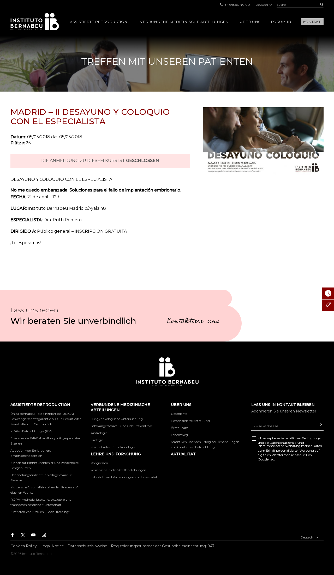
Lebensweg (179, 435)
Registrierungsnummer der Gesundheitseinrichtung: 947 (162, 546)
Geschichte (179, 414)
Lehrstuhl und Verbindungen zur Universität (124, 477)
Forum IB (281, 21)
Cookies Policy (23, 546)
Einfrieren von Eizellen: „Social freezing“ (40, 512)
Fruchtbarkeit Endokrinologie (113, 447)
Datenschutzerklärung (287, 443)
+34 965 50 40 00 (236, 5)
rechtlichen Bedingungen (303, 438)
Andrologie (99, 433)
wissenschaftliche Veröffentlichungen (118, 470)
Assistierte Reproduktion (98, 21)
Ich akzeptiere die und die (290, 440)
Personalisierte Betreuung (190, 421)
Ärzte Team (179, 428)
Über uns (250, 21)
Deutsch (262, 5)
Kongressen (99, 463)
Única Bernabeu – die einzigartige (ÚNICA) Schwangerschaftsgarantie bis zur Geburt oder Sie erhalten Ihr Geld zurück (45, 419)
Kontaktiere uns (193, 322)
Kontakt (311, 21)
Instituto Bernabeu (34, 21)
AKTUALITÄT (183, 454)
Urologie (97, 440)
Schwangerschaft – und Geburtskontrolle (122, 426)
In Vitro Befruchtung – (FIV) (31, 431)
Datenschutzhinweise (87, 546)
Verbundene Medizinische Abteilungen (184, 21)
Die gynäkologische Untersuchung (117, 419)
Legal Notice (52, 546)
